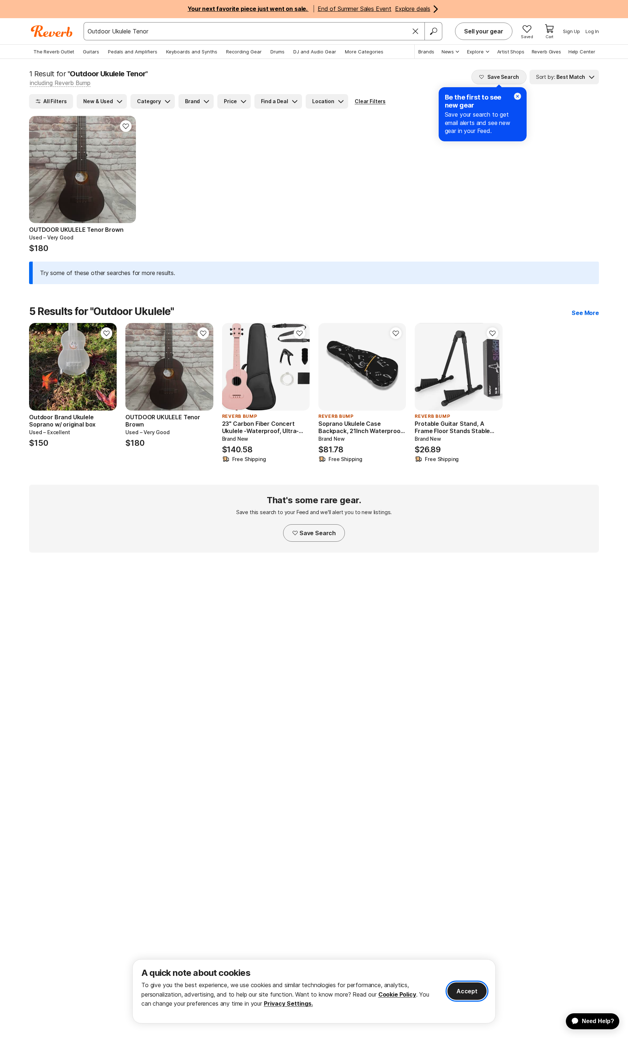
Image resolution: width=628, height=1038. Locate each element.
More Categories (364, 51)
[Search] (433, 31)
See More (585, 312)
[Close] (415, 31)
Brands (426, 51)
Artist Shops (510, 51)
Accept (467, 991)
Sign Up (571, 31)
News (448, 51)
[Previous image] (39, 169)
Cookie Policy (397, 994)
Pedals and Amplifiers (132, 51)
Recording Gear (244, 51)
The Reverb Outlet (53, 51)
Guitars (91, 51)
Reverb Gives (546, 51)
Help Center (581, 51)
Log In (592, 31)
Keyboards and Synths (191, 51)
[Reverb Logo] (52, 31)
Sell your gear (483, 31)
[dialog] (314, 991)
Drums (277, 51)
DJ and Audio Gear (314, 51)
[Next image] (126, 169)
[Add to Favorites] (126, 126)
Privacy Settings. (288, 1003)
